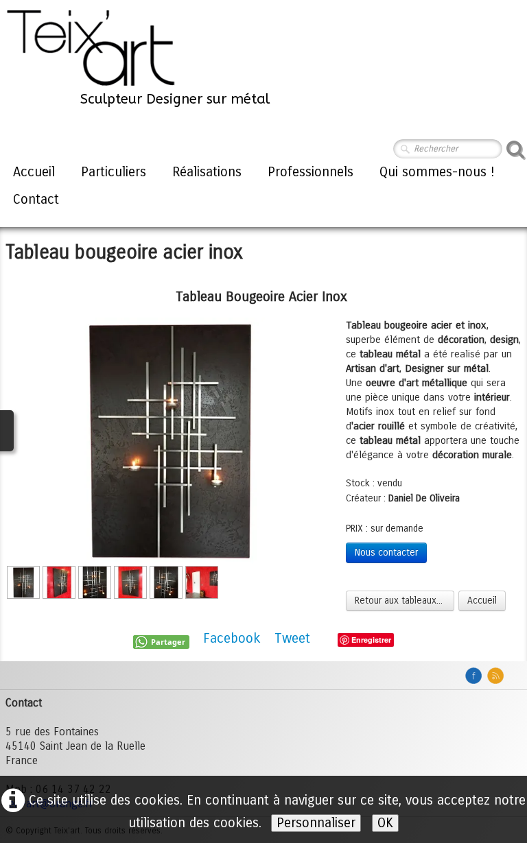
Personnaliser (316, 823)
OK (385, 823)
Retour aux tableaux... (400, 600)
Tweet (292, 638)
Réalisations (207, 172)
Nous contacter (386, 552)
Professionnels (310, 172)
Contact (36, 199)
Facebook (232, 638)
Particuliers (113, 172)
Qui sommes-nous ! (437, 172)
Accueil (34, 172)
